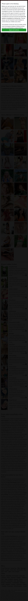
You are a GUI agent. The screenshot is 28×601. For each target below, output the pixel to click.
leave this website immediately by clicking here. (14, 17)
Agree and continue (14, 30)
